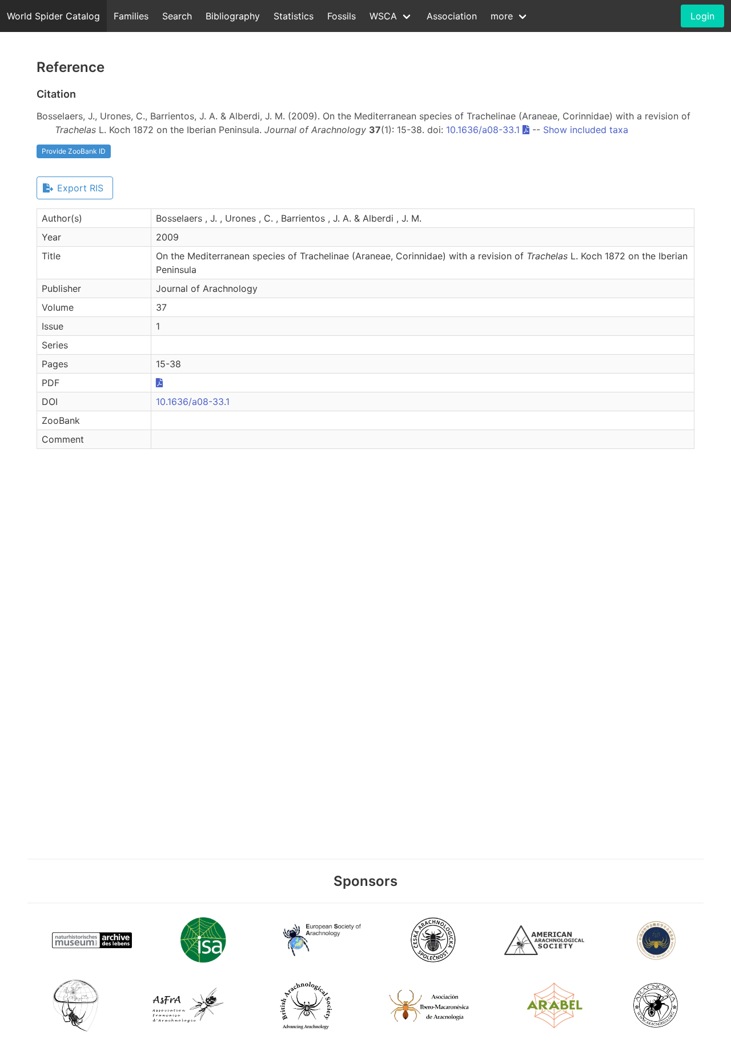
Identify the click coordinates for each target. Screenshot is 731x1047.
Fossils (341, 16)
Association (452, 16)
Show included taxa (585, 129)
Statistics (294, 16)
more (502, 16)
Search (177, 16)
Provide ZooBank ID (74, 151)
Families (131, 16)
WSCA (383, 16)
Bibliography (233, 16)
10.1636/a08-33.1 (483, 129)
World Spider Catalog (53, 16)
